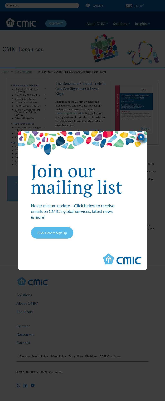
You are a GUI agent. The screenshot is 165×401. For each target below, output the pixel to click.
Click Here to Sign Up (52, 233)
